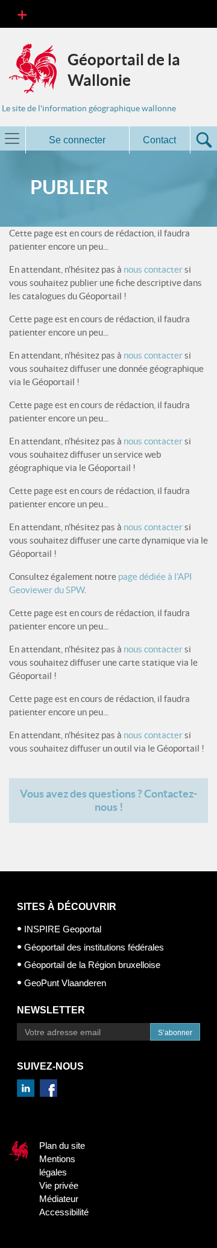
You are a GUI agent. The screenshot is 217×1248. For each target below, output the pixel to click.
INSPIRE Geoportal (62, 929)
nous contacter (153, 269)
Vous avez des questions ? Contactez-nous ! (108, 800)
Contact (159, 140)
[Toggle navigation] (22, 14)
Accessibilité (64, 1212)
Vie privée (58, 1185)
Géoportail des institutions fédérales (94, 947)
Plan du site (62, 1145)
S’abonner (175, 1033)
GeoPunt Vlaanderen (65, 983)
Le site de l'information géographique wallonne (89, 108)
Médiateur (58, 1199)
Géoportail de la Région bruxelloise (92, 965)
